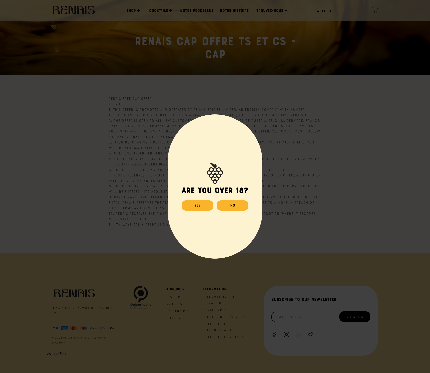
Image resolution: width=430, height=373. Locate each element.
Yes (197, 205)
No (232, 205)
